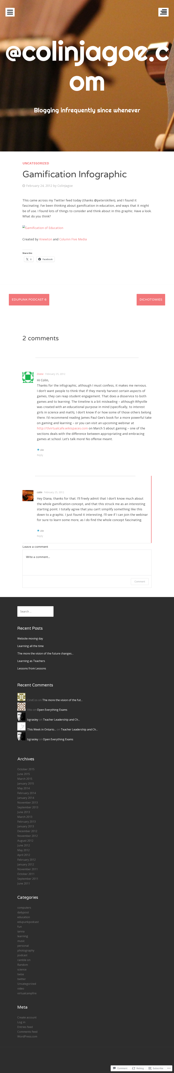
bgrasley (32, 719)
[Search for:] (35, 611)
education (23, 917)
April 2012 (23, 855)
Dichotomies (151, 299)
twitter (21, 979)
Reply (40, 455)
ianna (20, 931)
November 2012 (27, 836)
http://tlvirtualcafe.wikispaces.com (62, 428)
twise (20, 974)
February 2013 (26, 821)
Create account (27, 1017)
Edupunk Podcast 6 (29, 299)
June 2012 (23, 845)
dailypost (23, 912)
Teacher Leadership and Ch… (61, 719)
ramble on (23, 960)
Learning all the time (30, 646)
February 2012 (26, 860)
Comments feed (27, 1032)
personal (23, 946)
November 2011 (27, 869)
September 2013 (27, 807)
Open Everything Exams (52, 710)
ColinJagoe (65, 186)
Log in (21, 1022)
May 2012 (23, 850)
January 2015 (25, 783)
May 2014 (23, 788)
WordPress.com (27, 1036)
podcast (22, 955)
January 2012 (25, 864)
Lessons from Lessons (31, 668)
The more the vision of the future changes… (45, 653)
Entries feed (25, 1027)
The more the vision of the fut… (62, 700)
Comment (139, 581)
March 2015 (24, 779)
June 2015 (23, 774)
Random (22, 965)
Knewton (45, 239)
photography (25, 950)
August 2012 (25, 840)
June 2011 (23, 883)
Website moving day (30, 638)
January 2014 (25, 798)
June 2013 (23, 812)
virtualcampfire (27, 993)
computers (24, 907)
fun (19, 927)
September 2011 (27, 879)
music (21, 941)
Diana (40, 374)
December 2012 (27, 831)
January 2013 (25, 826)
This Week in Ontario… (41, 729)
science (22, 969)
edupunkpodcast (28, 922)
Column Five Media (73, 239)
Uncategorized (35, 163)
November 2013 (27, 802)
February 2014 (26, 793)
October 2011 (25, 874)
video (20, 988)
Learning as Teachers (31, 661)
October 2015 (25, 769)
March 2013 (24, 817)
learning (22, 936)
